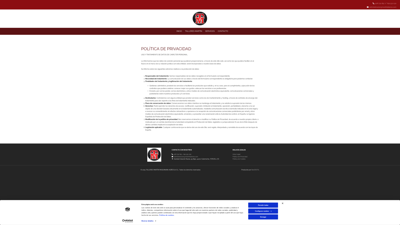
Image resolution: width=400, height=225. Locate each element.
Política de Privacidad (240, 157)
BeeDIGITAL (255, 170)
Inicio (179, 31)
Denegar (263, 217)
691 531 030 (391, 3)
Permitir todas (263, 205)
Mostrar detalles (147, 221)
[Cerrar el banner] (282, 203)
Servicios (210, 31)
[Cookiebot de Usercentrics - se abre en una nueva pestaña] (128, 220)
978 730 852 (379, 3)
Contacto (223, 31)
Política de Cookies (239, 159)
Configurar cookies (262, 211)
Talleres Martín (193, 31)
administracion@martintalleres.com (382, 7)
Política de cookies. (166, 215)
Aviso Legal (236, 154)
